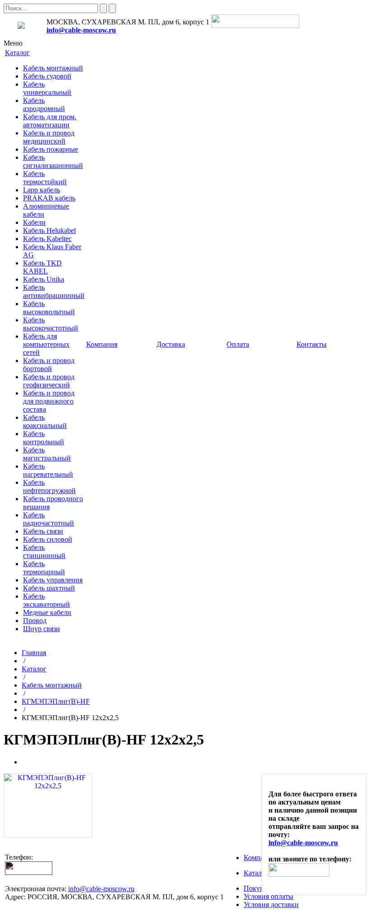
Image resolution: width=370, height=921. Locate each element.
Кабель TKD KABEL (42, 267)
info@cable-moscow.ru (81, 30)
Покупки (258, 888)
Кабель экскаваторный (46, 600)
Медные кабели (47, 612)
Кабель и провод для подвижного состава (48, 401)
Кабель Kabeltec (47, 238)
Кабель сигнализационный (53, 161)
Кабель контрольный (43, 438)
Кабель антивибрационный (53, 291)
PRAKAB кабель (49, 198)
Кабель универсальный (47, 88)
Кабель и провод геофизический (48, 381)
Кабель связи (43, 531)
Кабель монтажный (53, 68)
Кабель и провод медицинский (48, 137)
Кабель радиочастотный (48, 519)
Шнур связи (41, 629)
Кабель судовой (47, 76)
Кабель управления (53, 580)
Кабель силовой (47, 539)
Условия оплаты (268, 896)
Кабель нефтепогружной (49, 486)
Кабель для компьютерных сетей (46, 344)
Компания (259, 857)
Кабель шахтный (49, 588)
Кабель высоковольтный (49, 308)
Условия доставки (271, 904)
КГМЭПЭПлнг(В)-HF (56, 701)
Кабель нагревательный (48, 470)
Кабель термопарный (44, 568)
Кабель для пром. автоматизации (49, 121)
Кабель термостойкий (45, 178)
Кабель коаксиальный (45, 421)
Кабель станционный (44, 551)
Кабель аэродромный (44, 104)
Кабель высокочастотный (50, 324)
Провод (34, 620)
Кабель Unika (43, 279)
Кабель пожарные (50, 149)
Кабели (34, 222)
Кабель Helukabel (49, 230)
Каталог (34, 669)
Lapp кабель (41, 190)
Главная (34, 652)
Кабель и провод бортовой (48, 364)
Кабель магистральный (47, 454)
